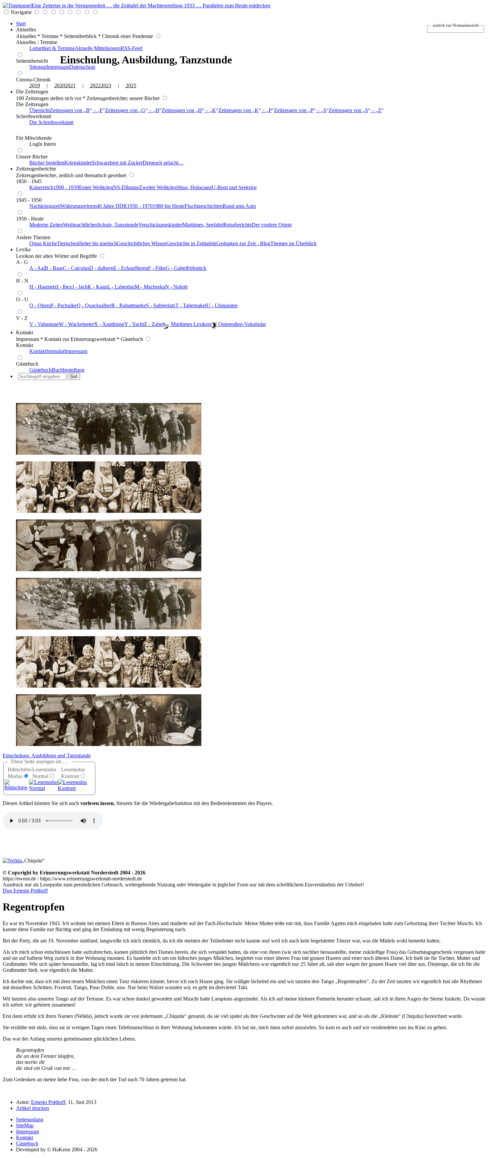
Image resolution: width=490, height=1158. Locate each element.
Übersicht (39, 110)
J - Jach (80, 287)
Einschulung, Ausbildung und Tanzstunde (47, 755)
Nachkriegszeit (45, 206)
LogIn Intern (42, 144)
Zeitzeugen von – (76, 110)
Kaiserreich (41, 187)
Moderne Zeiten (46, 225)
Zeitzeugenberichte (36, 168)
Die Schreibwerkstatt (51, 122)
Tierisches (67, 243)
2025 (131, 85)
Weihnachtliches (80, 225)
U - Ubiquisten (222, 305)
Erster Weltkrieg (96, 187)
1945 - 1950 (29, 200)
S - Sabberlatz (160, 305)
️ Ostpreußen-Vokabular (241, 324)
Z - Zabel (154, 324)
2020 (59, 85)
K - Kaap (97, 287)
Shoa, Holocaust (194, 187)
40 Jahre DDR (111, 206)
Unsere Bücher (32, 156)
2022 (95, 85)
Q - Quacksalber (94, 305)
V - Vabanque (44, 324)
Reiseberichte (237, 225)
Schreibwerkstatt (33, 116)
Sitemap (37, 67)
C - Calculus (76, 268)
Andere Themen (33, 237)
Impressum (57, 67)
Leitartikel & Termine (52, 48)
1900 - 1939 (66, 187)
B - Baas (54, 268)
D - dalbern (101, 268)
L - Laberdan (121, 287)
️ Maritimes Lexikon (190, 324)
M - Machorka (150, 287)
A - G (22, 262)
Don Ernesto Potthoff (25, 890)
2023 (106, 85)
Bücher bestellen (46, 162)
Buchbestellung (68, 370)
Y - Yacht (134, 324)
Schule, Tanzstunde (117, 225)
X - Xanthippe (109, 324)
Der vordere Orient (272, 225)
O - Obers (39, 305)
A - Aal (37, 268)
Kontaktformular (46, 351)
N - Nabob (176, 287)
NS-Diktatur (126, 187)
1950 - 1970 (140, 206)
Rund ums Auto (239, 206)
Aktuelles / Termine (36, 42)
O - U (22, 299)
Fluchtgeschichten (204, 206)
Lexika (23, 249)
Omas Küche (43, 243)
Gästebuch (27, 364)
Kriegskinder (78, 162)
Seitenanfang (29, 1119)
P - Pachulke (63, 305)
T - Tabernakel (190, 305)
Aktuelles (26, 29)
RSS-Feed (131, 48)
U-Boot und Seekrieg (234, 187)
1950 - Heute (30, 219)
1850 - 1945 (29, 181)
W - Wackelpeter (76, 324)
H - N (22, 281)
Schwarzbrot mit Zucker (117, 162)
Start (21, 23)
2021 (70, 85)
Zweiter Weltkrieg (158, 187)
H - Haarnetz (43, 287)
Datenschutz (82, 67)
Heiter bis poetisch (97, 243)
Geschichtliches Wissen (141, 243)
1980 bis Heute (169, 206)
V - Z (22, 318)
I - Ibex (64, 287)
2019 (34, 85)
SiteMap (25, 1125)
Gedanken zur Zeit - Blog (243, 243)
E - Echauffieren (130, 268)
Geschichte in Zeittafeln (191, 243)
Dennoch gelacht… (163, 162)
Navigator (21, 12)
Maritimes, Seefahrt (202, 225)
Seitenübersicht (32, 61)
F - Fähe (157, 268)
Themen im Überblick (293, 243)
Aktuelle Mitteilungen (98, 48)
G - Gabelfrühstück (186, 268)
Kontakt (24, 332)
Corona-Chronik (33, 79)
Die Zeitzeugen (32, 91)
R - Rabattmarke (128, 305)
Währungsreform (78, 206)
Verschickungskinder (160, 225)
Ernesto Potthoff (48, 1102)
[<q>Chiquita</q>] (12, 860)
